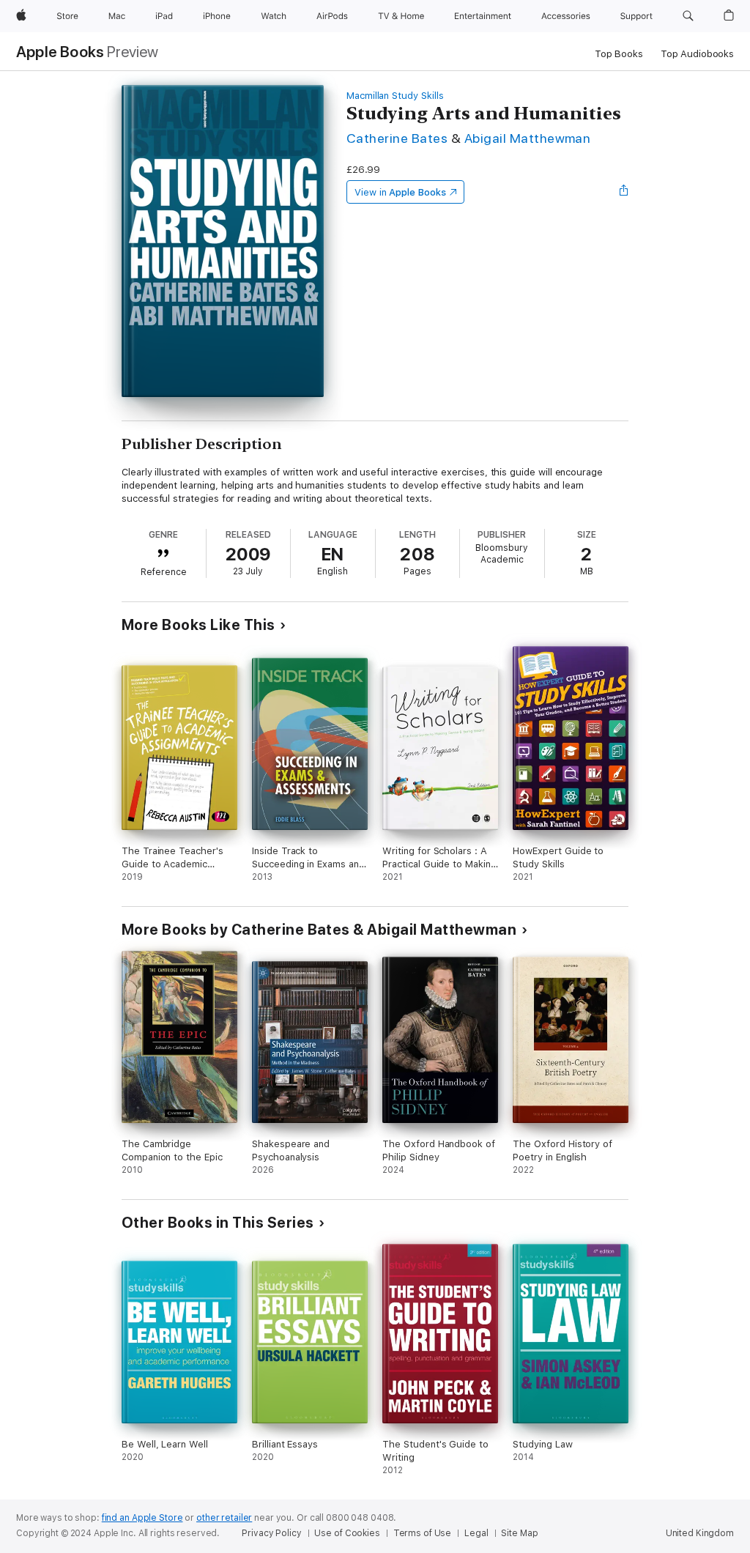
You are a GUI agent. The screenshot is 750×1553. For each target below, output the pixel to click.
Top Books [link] (619, 53)
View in (400, 192)
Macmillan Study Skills (395, 95)
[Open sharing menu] (624, 192)
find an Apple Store (142, 1518)
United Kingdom (700, 1533)
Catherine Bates (397, 138)
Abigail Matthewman (527, 138)
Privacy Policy (271, 1533)
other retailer (224, 1518)
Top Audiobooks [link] (697, 53)
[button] (688, 16)
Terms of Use (422, 1533)
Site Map (519, 1533)
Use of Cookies (346, 1533)
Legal (476, 1533)
